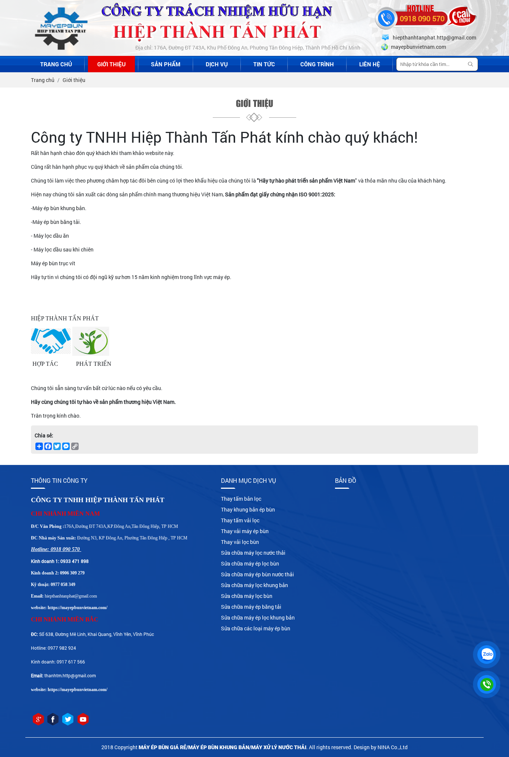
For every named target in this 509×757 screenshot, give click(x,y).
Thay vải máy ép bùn (245, 531)
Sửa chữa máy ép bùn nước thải (257, 574)
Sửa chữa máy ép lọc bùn (250, 563)
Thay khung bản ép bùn (248, 509)
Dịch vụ (217, 64)
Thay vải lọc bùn (240, 541)
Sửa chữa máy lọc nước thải (253, 552)
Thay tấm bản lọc (241, 498)
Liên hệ (369, 64)
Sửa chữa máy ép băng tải (251, 606)
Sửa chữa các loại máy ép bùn (255, 628)
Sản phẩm (165, 64)
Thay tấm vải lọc (240, 520)
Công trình (317, 64)
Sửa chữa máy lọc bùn (246, 595)
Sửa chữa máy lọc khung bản (254, 585)
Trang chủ (56, 64)
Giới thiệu (111, 64)
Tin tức (264, 64)
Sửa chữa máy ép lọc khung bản (258, 617)
